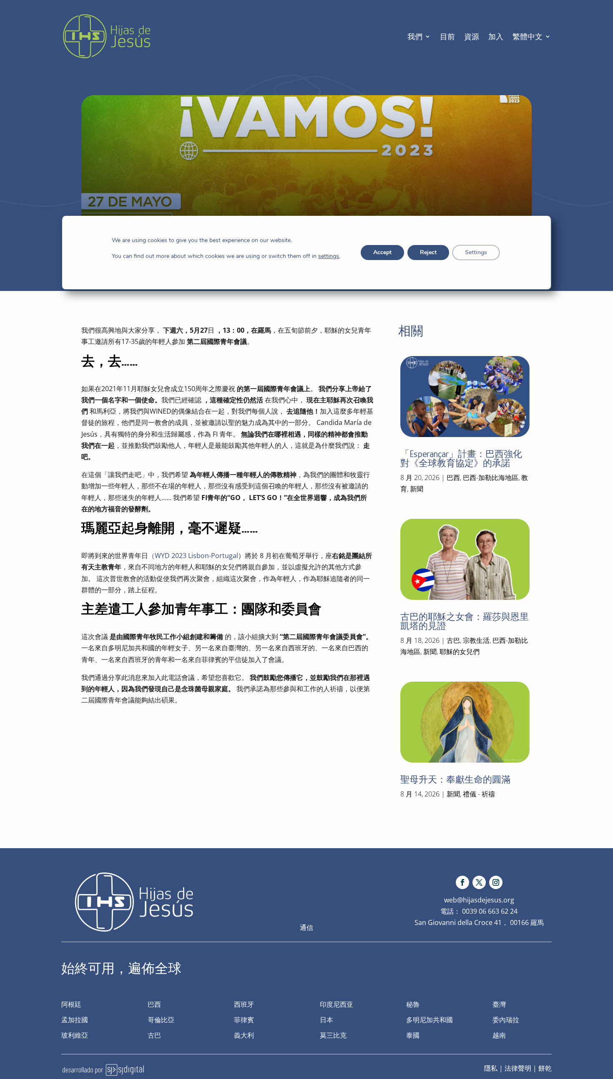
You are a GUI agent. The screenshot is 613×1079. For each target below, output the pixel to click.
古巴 (453, 640)
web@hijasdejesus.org (479, 900)
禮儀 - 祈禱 (479, 794)
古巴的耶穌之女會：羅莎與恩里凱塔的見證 (464, 621)
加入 (495, 36)
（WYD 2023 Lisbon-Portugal (193, 555)
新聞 (416, 488)
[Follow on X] (479, 882)
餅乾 (545, 1068)
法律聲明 (518, 1068)
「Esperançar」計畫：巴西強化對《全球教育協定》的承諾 (461, 458)
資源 (471, 36)
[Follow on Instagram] (495, 882)
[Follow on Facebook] (462, 882)
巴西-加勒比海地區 (490, 477)
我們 (414, 36)
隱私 (490, 1068)
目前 (447, 36)
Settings (476, 252)
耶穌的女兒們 (460, 651)
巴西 (453, 477)
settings (328, 256)
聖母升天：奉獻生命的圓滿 (455, 779)
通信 (306, 927)
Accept (382, 252)
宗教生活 (476, 640)
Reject (428, 252)
